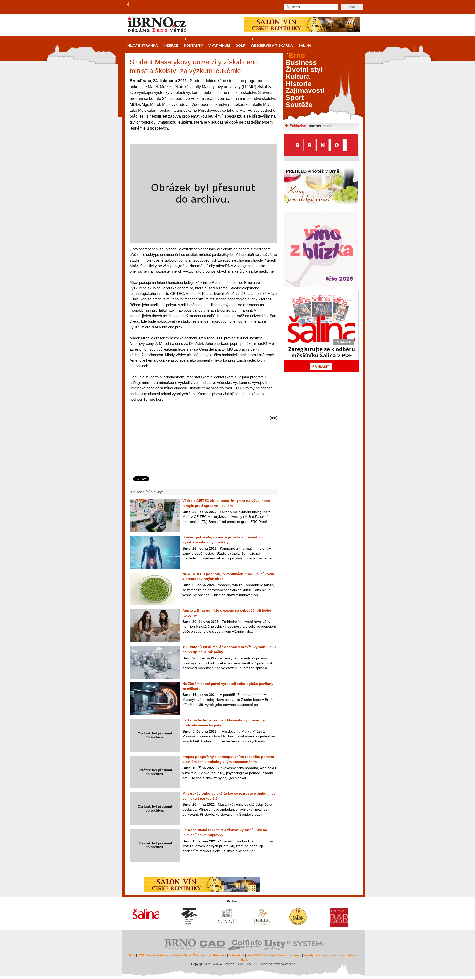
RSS (132, 955)
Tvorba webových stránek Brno (168, 955)
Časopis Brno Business (209, 955)
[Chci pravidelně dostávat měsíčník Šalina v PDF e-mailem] (321, 331)
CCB (141, 955)
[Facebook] (128, 5)
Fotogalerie (236, 955)
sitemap (295, 955)
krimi (272, 955)
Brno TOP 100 (256, 955)
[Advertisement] (203, 456)
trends (282, 955)
